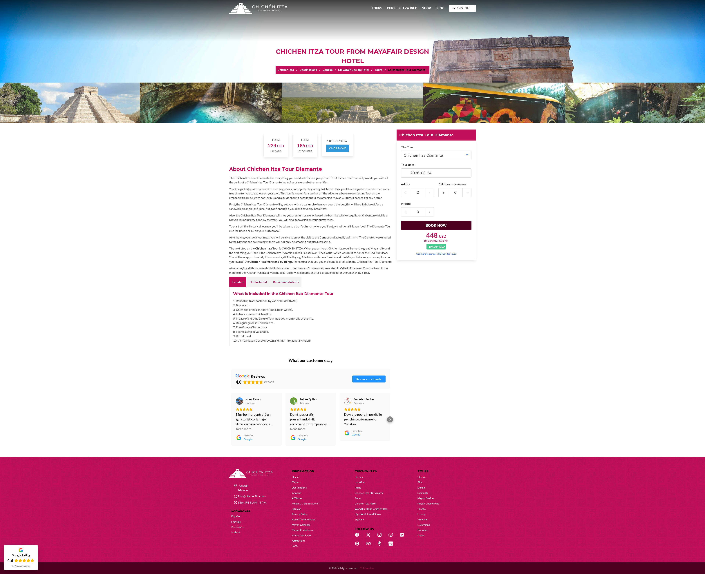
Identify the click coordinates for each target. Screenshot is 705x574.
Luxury (421, 514)
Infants (406, 203)
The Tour (407, 147)
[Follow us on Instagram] (381, 536)
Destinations (308, 69)
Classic (421, 476)
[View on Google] (239, 401)
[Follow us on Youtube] (392, 536)
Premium (422, 519)
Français (236, 521)
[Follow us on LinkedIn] (404, 536)
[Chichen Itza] (258, 8)
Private (421, 508)
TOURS (376, 8)
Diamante (423, 492)
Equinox (359, 519)
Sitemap (296, 508)
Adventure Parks (301, 535)
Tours (378, 69)
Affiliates (297, 498)
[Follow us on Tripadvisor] (370, 545)
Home (295, 476)
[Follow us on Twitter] (370, 536)
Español (235, 516)
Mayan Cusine (425, 498)
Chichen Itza (285, 69)
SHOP (426, 8)
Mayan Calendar (301, 524)
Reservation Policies (303, 519)
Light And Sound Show (368, 514)
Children (452, 184)
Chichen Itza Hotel (365, 503)
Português (237, 527)
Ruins (358, 487)
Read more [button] (244, 429)
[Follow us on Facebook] (359, 536)
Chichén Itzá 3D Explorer (369, 492)
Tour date (407, 164)
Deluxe (421, 487)
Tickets (296, 482)
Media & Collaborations (305, 503)
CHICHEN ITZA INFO (402, 8)
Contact (296, 492)
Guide (420, 535)
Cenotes (422, 530)
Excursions (423, 524)
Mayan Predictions (302, 530)
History (359, 476)
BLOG (439, 8)
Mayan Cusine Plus (428, 503)
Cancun (328, 69)
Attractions (298, 540)
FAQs (295, 546)
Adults (405, 184)
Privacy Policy (300, 514)
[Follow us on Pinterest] (359, 545)
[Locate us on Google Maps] (381, 545)
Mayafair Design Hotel (353, 69)
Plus (419, 482)
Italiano (235, 532)
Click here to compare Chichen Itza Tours (436, 253)
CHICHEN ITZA (366, 471)
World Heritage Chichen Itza (371, 508)
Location (360, 482)
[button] (231, 419)
